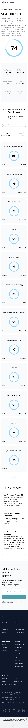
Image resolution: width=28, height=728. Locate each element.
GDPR (9, 717)
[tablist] (14, 134)
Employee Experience (19, 629)
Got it (14, 725)
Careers (4, 632)
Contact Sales (14, 597)
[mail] (8, 702)
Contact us (5, 629)
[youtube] (23, 702)
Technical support (19, 666)
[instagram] (13, 702)
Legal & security (18, 647)
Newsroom (4, 626)
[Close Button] (26, 719)
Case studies (18, 654)
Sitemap (6, 717)
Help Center (17, 660)
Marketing (17, 623)
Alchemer (4, 650)
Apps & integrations (19, 644)
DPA (11, 717)
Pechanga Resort (18, 681)
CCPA (13, 717)
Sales (16, 626)
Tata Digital (16, 678)
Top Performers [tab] (6, 134)
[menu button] (25, 2)
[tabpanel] (14, 310)
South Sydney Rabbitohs (8, 684)
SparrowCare (5, 623)
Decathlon (4, 678)
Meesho (4, 681)
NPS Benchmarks (7, 9)
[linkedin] (19, 702)
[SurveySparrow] (8, 2)
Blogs (16, 657)
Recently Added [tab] (21, 134)
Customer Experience (19, 619)
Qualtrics (4, 644)
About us (4, 619)
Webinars (17, 650)
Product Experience (19, 632)
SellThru (16, 684)
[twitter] (11, 702)
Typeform (4, 647)
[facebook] (16, 702)
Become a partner (19, 663)
